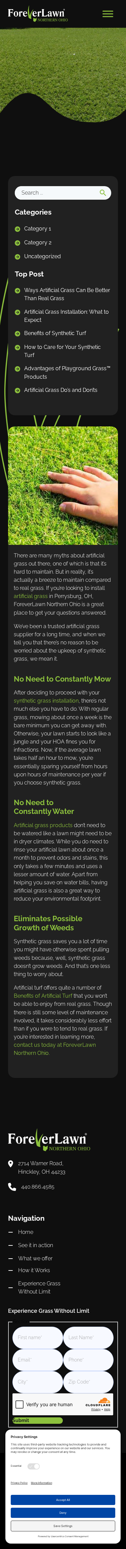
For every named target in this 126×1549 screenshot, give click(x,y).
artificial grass (31, 596)
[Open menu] (108, 13)
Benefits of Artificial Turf (43, 996)
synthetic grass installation (46, 701)
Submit (20, 1420)
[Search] (103, 193)
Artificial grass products (43, 825)
